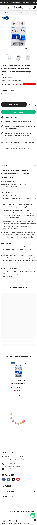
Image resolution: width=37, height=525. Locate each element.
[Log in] (29, 8)
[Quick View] (25, 363)
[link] (18, 341)
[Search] (8, 8)
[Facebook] (4, 479)
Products (9, 13)
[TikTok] (13, 479)
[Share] (34, 104)
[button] (30, 48)
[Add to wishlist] (30, 104)
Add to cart (14, 104)
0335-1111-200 (15, 464)
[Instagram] (8, 479)
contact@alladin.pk (12, 469)
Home (2, 13)
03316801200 (17, 466)
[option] (18, 32)
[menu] (2, 8)
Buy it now (18, 112)
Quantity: (4, 94)
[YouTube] (18, 479)
